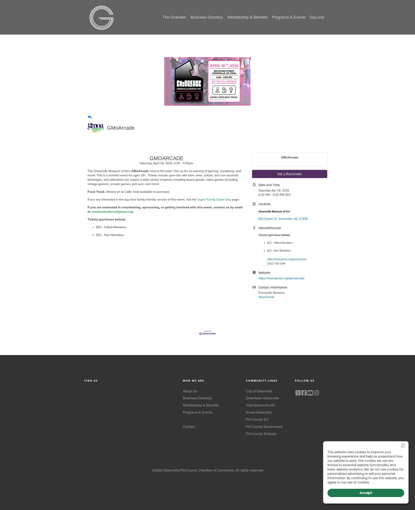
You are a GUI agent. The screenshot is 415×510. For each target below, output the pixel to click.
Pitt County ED (257, 419)
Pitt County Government (264, 426)
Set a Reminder (289, 174)
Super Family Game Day (214, 199)
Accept (365, 492)
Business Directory (197, 397)
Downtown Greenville (262, 397)
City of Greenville (259, 391)
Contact (189, 426)
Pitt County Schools (261, 433)
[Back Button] (89, 117)
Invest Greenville (259, 412)
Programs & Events (197, 412)
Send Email (266, 297)
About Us (190, 391)
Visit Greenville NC (260, 405)
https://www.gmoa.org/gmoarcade (286, 259)
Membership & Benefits (201, 405)
